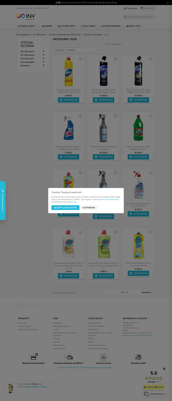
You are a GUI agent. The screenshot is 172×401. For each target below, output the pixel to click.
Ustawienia (88, 207)
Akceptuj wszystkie (65, 207)
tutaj (74, 202)
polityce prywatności (109, 199)
